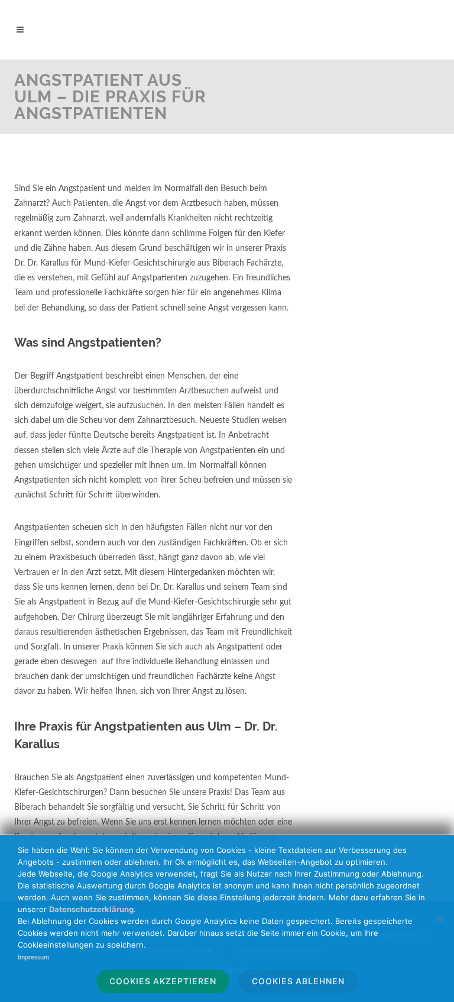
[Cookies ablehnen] (439, 919)
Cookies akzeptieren (162, 981)
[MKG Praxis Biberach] (227, 29)
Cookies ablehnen (298, 981)
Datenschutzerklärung (91, 909)
